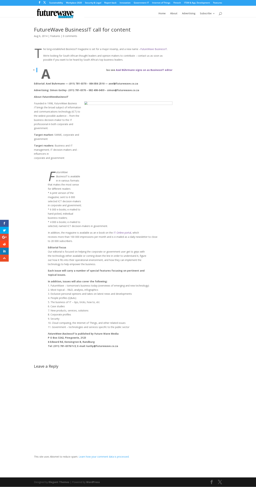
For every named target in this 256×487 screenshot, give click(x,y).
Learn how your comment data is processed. (104, 456)
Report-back (110, 3)
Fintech (177, 3)
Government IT (141, 3)
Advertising (188, 13)
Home (162, 13)
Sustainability (56, 3)
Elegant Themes (59, 482)
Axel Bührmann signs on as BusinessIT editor (144, 70)
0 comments (70, 36)
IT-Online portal (122, 232)
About (173, 13)
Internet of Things (161, 3)
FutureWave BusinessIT (153, 49)
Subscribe (206, 13)
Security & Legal (93, 3)
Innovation (125, 3)
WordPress (93, 482)
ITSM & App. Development (197, 3)
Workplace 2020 (74, 3)
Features (217, 3)
